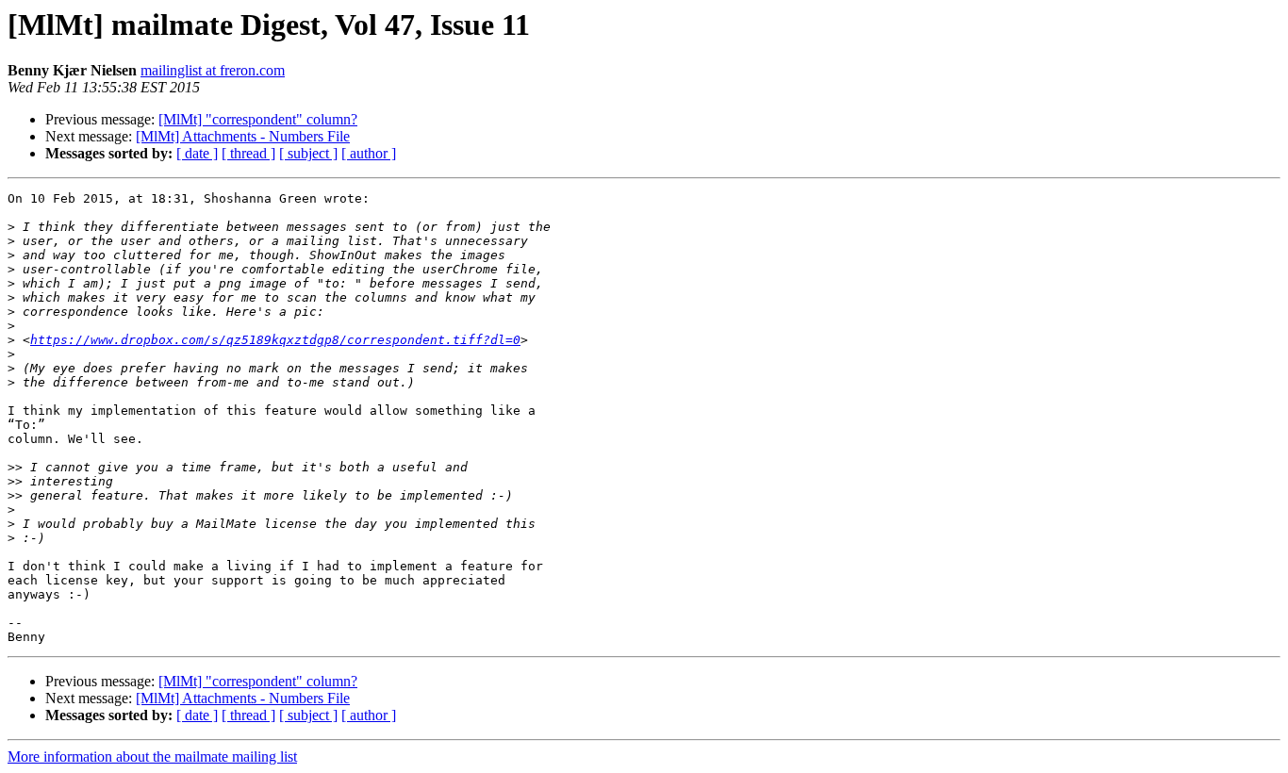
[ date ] (197, 153)
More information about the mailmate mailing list (152, 756)
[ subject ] (308, 153)
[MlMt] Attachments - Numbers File (243, 136)
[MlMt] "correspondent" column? (257, 119)
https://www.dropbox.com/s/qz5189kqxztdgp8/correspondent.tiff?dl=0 (275, 340)
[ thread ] (248, 153)
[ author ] (368, 153)
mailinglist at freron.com (212, 70)
